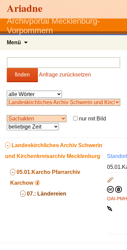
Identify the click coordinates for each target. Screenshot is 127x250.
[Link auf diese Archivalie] (110, 208)
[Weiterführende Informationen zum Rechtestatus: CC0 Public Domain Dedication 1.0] (114, 189)
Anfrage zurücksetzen (65, 74)
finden (22, 74)
